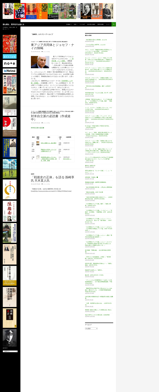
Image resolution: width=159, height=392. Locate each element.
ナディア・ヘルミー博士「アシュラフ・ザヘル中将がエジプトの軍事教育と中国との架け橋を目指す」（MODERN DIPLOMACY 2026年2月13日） (99, 118)
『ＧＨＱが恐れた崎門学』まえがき (95, 44)
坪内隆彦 (68, 24)
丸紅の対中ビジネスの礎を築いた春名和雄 (97, 315)
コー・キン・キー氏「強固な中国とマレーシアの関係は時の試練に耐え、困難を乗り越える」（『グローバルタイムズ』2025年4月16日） (98, 150)
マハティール (34, 111)
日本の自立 (45, 41)
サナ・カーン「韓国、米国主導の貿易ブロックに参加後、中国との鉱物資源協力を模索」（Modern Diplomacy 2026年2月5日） (98, 134)
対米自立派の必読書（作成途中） (50, 117)
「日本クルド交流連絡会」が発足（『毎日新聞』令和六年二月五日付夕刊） (98, 257)
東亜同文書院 (101, 24)
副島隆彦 (44, 111)
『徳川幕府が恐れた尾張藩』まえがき (96, 39)
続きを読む (67, 159)
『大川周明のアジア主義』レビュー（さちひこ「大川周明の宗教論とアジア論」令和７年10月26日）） (98, 228)
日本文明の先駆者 (91, 24)
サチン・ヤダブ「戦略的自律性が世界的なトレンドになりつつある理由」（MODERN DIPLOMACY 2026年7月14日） (98, 51)
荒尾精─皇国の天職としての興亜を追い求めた (98, 310)
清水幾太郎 (39, 113)
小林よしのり (56, 111)
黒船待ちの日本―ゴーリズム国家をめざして (48, 150)
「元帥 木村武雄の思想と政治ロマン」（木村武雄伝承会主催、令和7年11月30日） (98, 198)
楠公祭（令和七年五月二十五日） (94, 275)
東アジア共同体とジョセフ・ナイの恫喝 (52, 46)
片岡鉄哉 (44, 113)
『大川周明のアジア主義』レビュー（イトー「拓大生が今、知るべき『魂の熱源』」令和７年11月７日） (98, 220)
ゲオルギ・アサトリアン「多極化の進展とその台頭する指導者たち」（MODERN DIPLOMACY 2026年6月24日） (99, 79)
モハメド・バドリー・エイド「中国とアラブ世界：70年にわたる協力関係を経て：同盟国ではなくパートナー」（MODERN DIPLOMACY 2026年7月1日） (98, 60)
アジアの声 (82, 24)
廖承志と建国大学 (90, 165)
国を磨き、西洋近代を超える (13, 24)
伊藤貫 (39, 111)
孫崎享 (40, 41)
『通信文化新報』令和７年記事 (94, 192)
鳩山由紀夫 (64, 41)
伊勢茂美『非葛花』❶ (91, 177)
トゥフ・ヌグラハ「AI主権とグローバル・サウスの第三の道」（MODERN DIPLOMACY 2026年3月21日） (98, 109)
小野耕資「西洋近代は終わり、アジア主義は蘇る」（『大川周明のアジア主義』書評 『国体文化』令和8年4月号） (98, 101)
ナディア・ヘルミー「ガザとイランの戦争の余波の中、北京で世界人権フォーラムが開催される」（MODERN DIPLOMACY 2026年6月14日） (98, 70)
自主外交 (59, 41)
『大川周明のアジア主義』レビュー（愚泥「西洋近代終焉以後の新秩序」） (98, 236)
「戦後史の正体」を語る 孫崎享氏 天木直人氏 (52, 178)
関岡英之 (58, 113)
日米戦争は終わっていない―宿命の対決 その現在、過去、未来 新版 (49, 158)
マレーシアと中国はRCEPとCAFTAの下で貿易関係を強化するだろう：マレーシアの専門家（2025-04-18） (99, 159)
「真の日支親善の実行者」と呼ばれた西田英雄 (98, 187)
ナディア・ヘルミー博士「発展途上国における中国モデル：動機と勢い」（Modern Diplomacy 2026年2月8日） (99, 142)
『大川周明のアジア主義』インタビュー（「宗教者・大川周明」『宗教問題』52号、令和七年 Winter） (98, 212)
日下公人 (62, 111)
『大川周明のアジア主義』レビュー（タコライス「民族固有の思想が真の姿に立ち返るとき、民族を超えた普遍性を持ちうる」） (98, 243)
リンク (107, 24)
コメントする (46, 51)
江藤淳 (34, 113)
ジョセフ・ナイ (35, 41)
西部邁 (53, 113)
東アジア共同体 (53, 41)
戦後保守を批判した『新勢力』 (94, 270)
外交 (48, 111)
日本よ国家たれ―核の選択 (48, 143)
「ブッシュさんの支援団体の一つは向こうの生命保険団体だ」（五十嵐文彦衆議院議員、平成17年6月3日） (98, 281)
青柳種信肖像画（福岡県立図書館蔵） (96, 182)
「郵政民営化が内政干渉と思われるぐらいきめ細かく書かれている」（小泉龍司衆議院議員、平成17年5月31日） (98, 289)
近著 (75, 24)
